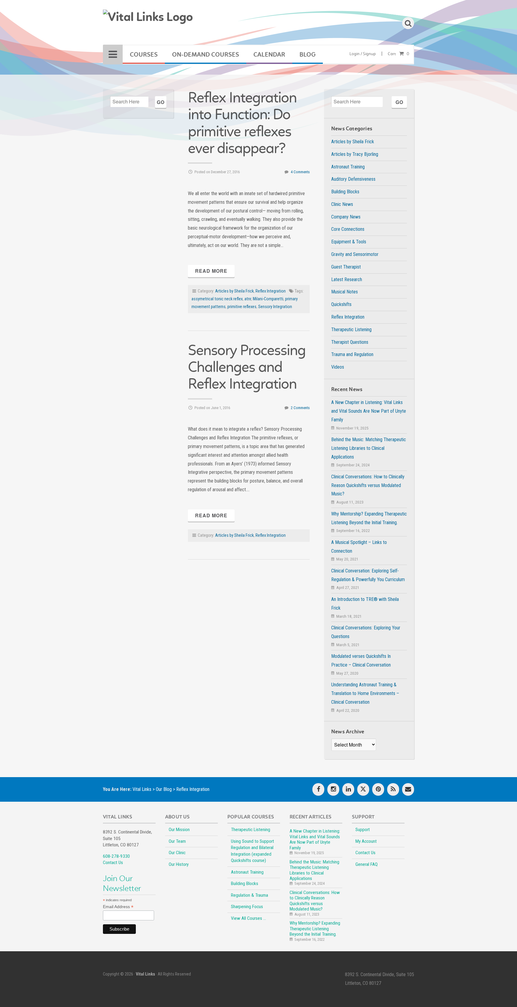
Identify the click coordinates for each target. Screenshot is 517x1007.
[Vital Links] (148, 21)
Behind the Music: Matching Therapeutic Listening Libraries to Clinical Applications (368, 448)
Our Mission (179, 829)
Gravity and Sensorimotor (354, 254)
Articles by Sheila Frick (234, 291)
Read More (211, 270)
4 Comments (300, 172)
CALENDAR (269, 54)
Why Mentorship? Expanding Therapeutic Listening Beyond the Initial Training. (315, 928)
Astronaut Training (348, 167)
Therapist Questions (349, 342)
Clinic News (342, 204)
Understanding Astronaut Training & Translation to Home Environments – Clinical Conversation (365, 693)
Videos (337, 367)
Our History (178, 864)
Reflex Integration (271, 291)
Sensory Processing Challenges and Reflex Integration (246, 367)
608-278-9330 (116, 856)
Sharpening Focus (247, 906)
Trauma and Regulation (352, 354)
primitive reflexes (241, 306)
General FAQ (366, 864)
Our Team (177, 841)
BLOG (307, 54)
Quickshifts (341, 304)
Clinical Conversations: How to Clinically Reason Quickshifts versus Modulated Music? (368, 485)
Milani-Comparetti (268, 299)
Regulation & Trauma (249, 895)
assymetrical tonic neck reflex (217, 299)
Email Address (118, 907)
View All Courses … (248, 918)
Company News (346, 217)
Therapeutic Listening (351, 329)
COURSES (144, 54)
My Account (366, 841)
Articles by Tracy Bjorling (354, 154)
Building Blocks (345, 192)
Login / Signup (362, 53)
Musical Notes (344, 292)
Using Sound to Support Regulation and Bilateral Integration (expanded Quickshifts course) (252, 851)
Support (362, 829)
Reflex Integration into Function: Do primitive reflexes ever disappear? (242, 122)
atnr (247, 299)
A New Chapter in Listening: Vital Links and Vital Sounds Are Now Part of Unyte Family (368, 411)
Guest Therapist (346, 267)
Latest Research (346, 279)
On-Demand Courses (205, 54)
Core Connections (347, 229)
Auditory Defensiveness (353, 179)
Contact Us (113, 862)
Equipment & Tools (348, 242)
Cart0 (398, 53)
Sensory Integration (275, 306)
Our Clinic (177, 852)
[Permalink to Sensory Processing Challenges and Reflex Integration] (249, 417)
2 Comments (300, 407)
